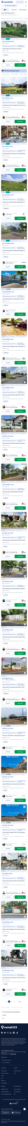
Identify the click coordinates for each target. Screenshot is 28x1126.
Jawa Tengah (13, 1007)
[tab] (14, 1015)
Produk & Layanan (4, 1073)
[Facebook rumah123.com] (2, 1033)
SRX (15, 1094)
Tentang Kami (4, 1070)
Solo (18, 1007)
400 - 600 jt (15, 74)
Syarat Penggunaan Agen (6, 1094)
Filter (6, 9)
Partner (2, 1075)
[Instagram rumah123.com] (8, 1033)
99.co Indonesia (17, 1089)
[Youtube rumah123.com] (10, 1033)
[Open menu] (26, 2)
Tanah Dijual (8, 1007)
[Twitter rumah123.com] (5, 1033)
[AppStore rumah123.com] (5, 1112)
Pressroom (3, 1080)
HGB (3, 1018)
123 (19, 1001)
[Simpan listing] (24, 23)
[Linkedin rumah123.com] (14, 1033)
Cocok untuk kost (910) (17, 18)
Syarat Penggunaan (5, 1091)
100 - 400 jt (6, 74)
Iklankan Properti (17, 1070)
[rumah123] (14, 1027)
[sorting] (9, 9)
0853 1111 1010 (13, 1054)
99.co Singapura (17, 1091)
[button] (13, 5)
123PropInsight (4, 1083)
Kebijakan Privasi (4, 1089)
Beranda (2, 1007)
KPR (15, 1073)
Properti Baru (14, 9)
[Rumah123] (7, 2)
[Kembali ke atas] (24, 1109)
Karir (2, 1078)
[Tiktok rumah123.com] (17, 1033)
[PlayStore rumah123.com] (16, 1112)
